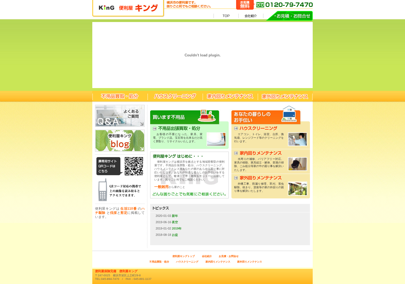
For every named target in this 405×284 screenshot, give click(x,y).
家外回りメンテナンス (285, 96)
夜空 (174, 222)
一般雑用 (161, 187)
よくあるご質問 (120, 116)
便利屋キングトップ (183, 256)
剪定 (123, 213)
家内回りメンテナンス (230, 96)
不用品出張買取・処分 (189, 128)
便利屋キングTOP (226, 16)
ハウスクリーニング (174, 96)
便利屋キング (120, 141)
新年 (174, 215)
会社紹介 (250, 16)
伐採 (113, 213)
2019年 (176, 228)
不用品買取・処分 (119, 96)
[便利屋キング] (128, 19)
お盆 (174, 234)
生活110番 (128, 209)
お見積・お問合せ (288, 16)
